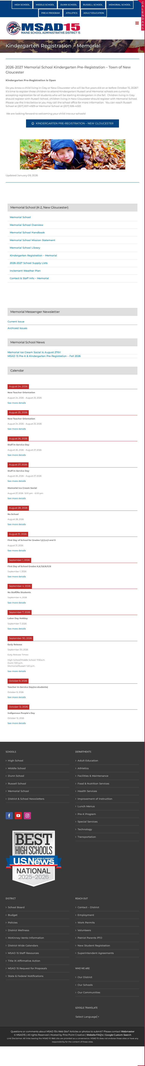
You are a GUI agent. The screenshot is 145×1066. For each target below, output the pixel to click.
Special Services (88, 821)
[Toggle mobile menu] (137, 23)
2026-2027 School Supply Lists (29, 262)
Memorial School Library (25, 247)
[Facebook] (9, 815)
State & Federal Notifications (25, 975)
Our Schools (85, 984)
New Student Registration (94, 945)
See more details (17, 403)
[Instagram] (27, 815)
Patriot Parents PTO (90, 937)
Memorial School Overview (26, 224)
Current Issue (16, 321)
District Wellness (18, 930)
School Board (16, 907)
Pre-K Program (87, 814)
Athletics (83, 768)
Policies (13, 922)
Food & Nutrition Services (93, 783)
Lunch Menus (86, 806)
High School (15, 760)
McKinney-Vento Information (26, 937)
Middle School (17, 768)
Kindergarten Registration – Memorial (33, 255)
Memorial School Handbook (27, 232)
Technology (85, 829)
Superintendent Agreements (96, 953)
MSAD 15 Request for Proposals (27, 968)
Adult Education (88, 760)
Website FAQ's (94, 1034)
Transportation (87, 836)
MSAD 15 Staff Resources (23, 953)
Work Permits (86, 922)
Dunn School (16, 775)
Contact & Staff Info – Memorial (29, 278)
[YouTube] (18, 815)
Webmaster (127, 1031)
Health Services (87, 791)
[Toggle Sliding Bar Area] (141, 3)
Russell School (17, 783)
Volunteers (84, 930)
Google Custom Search (118, 1034)
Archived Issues (17, 328)
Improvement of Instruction (95, 798)
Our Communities (89, 992)
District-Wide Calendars (23, 945)
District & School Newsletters (26, 798)
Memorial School (20, 217)
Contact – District (88, 907)
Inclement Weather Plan (25, 270)
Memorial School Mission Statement (32, 240)
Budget (12, 914)
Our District (85, 977)
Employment (86, 914)
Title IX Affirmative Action (24, 960)
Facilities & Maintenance (93, 775)
